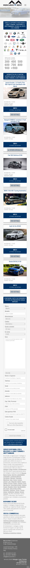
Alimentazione (9, 316)
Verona (22, 492)
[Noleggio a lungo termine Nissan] (5, 47)
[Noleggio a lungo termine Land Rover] (22, 40)
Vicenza (5, 493)
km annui (7, 332)
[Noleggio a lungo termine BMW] (14, 33)
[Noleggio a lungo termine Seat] (24, 47)
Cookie (22, 564)
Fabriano (12, 478)
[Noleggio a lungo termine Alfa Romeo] (6, 33)
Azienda (7, 391)
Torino (17, 490)
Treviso (22, 490)
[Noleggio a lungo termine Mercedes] (17, 43)
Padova (5, 483)
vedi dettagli (15, 115)
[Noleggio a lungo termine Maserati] (10, 43)
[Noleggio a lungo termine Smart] (8, 50)
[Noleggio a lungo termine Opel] (9, 47)
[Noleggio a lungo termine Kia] (12, 40)
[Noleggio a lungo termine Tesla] (21, 50)
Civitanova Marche (15, 476)
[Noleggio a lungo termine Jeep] (7, 40)
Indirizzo (7, 396)
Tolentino (12, 490)
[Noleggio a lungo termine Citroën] (18, 33)
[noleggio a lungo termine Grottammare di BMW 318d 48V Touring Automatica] (15, 194)
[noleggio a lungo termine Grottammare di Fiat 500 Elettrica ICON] (15, 159)
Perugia (10, 483)
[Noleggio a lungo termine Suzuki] (12, 50)
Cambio (7, 321)
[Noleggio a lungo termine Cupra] (22, 33)
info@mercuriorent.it (9, 556)
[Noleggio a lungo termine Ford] (13, 36)
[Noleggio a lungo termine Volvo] (19, 53)
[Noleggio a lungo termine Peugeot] (13, 47)
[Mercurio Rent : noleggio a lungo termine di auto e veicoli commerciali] (12, 1)
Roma (15, 487)
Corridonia (6, 478)
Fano (11, 480)
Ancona (24, 473)
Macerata (14, 481)
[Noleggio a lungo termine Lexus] (6, 43)
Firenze (20, 480)
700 (13, 64)
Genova (5, 481)
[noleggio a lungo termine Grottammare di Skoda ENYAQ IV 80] (15, 265)
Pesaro (15, 483)
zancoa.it (28, 567)
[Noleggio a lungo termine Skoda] (4, 50)
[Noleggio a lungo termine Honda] (18, 36)
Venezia (17, 492)
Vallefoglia (11, 492)
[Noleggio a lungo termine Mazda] (14, 43)
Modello (7, 311)
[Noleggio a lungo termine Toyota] (11, 53)
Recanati (10, 487)
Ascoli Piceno (7, 475)
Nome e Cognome (10, 376)
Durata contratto (9, 327)
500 (20, 61)
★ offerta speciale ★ (15, 150)
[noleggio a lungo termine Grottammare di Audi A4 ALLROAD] (15, 230)
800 (20, 64)
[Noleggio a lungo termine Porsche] (17, 47)
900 (7, 68)
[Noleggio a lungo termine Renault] (21, 47)
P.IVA (6, 406)
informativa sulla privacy (15, 444)
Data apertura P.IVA (10, 412)
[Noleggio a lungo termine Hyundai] (23, 36)
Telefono (7, 381)
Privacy (18, 564)
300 (7, 61)
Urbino (5, 492)
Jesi (9, 481)
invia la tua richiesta (15, 436)
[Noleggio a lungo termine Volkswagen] (15, 53)
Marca (6, 306)
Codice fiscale (9, 417)
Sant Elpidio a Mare (15, 488)
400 (13, 61)
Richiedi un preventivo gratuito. (12, 533)
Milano (19, 481)
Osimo (24, 481)
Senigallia (6, 490)
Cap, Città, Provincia (10, 401)
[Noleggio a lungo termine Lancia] (17, 40)
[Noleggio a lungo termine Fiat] (9, 36)
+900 (14, 68)
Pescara (20, 483)
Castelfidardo (21, 475)
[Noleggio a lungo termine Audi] (11, 33)
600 (7, 64)
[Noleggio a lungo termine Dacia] (5, 36)
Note (6, 337)
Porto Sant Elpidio (16, 485)
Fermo (15, 480)
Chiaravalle (6, 476)
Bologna (14, 475)
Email (6, 386)
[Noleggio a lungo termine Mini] (23, 43)
